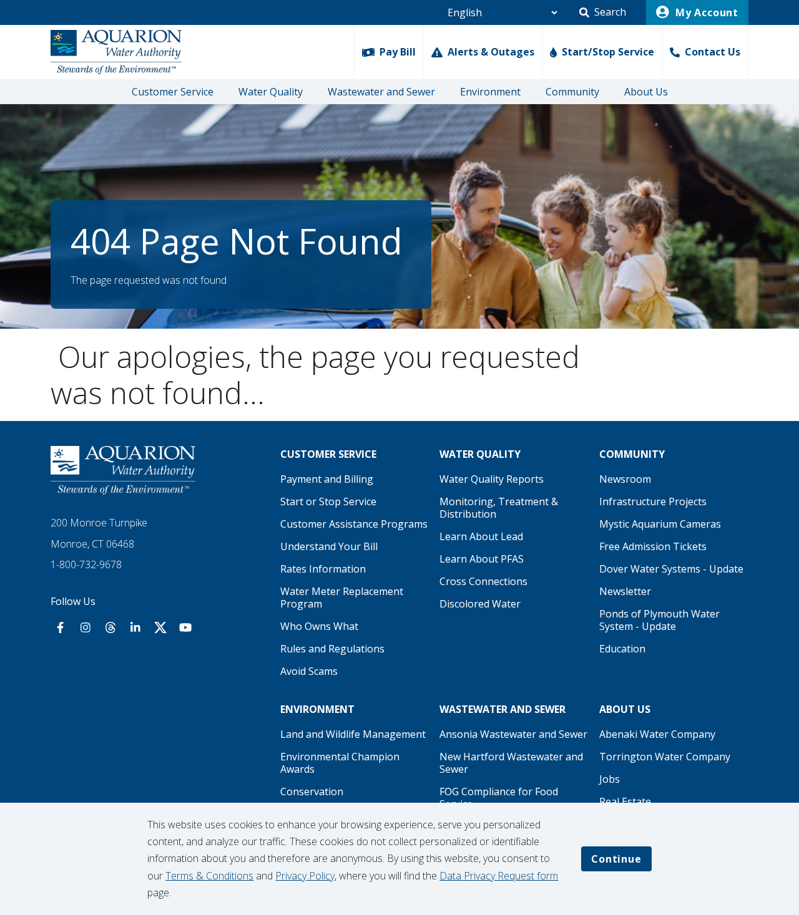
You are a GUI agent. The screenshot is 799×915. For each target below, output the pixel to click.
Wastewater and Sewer (381, 92)
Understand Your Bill (329, 546)
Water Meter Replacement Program (341, 597)
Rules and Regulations (332, 648)
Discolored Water (480, 604)
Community (572, 92)
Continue (616, 859)
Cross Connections (483, 581)
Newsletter (625, 591)
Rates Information (323, 569)
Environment (490, 92)
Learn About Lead (481, 536)
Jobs (609, 779)
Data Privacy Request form (498, 876)
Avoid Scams (309, 671)
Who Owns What (319, 626)
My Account (705, 12)
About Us (646, 92)
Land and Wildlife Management (353, 734)
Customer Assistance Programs (354, 524)
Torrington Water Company (664, 756)
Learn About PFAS (481, 559)
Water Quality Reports (491, 479)
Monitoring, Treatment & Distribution (498, 507)
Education (622, 648)
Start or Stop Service (328, 501)
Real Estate (625, 801)
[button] (602, 12)
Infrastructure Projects (653, 501)
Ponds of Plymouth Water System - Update (659, 620)
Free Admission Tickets (653, 546)
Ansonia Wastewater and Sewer (513, 734)
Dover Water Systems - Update (671, 569)
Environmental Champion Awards (340, 762)
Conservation (311, 791)
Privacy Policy (305, 876)
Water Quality (270, 92)
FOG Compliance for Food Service (498, 797)
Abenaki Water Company (657, 734)
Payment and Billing (326, 479)
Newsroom (625, 479)
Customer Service (172, 92)
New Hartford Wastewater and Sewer (511, 762)
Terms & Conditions (209, 876)
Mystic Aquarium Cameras (660, 524)
